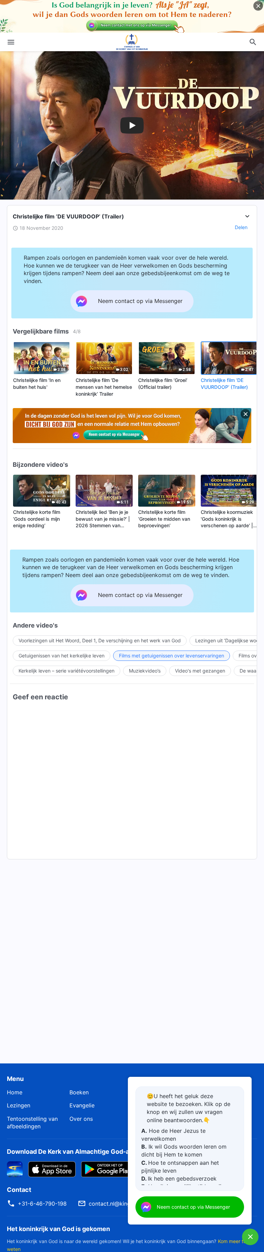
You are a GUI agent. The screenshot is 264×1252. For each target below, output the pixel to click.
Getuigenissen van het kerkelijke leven (61, 655)
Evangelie (82, 1105)
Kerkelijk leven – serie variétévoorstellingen (66, 671)
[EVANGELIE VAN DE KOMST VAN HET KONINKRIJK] (132, 42)
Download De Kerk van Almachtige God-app (72, 1151)
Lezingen (18, 1105)
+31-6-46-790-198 (42, 1203)
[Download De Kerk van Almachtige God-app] (15, 1168)
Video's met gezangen (200, 671)
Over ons (81, 1118)
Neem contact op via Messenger (193, 1207)
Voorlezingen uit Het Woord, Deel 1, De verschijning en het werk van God (100, 640)
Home (14, 1092)
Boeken (79, 1092)
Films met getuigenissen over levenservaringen (171, 655)
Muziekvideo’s (145, 671)
